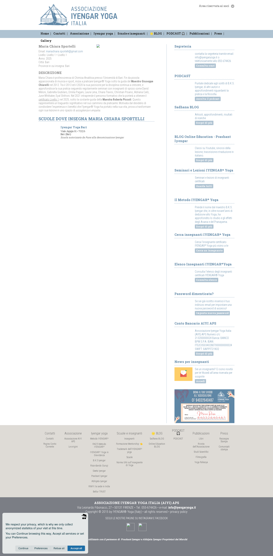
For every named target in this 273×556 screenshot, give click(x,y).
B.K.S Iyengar (99, 460)
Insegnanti (129, 438)
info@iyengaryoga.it (182, 507)
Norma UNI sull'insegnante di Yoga (129, 464)
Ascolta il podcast (207, 98)
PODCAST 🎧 (175, 33)
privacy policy (178, 512)
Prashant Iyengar (99, 476)
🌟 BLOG (156, 33)
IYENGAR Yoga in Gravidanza (99, 454)
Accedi (200, 381)
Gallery (46, 41)
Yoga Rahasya (201, 462)
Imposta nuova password (212, 313)
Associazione (79, 33)
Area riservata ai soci (214, 6)
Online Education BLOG (157, 445)
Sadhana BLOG (157, 438)
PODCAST (178, 438)
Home (45, 33)
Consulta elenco (206, 279)
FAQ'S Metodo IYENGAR (99, 445)
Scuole (130, 457)
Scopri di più (204, 122)
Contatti (59, 33)
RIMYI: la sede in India (99, 486)
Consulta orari (205, 65)
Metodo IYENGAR (99, 438)
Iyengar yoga (103, 33)
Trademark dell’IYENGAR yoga (129, 450)
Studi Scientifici (201, 451)
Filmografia (201, 457)
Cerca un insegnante (209, 250)
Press (218, 33)
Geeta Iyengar (99, 470)
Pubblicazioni (199, 33)
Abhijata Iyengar (99, 481)
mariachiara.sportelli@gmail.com (64, 51)
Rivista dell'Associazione (201, 445)
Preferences (41, 548)
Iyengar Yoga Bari (92, 132)
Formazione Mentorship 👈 (129, 443)
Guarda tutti (204, 186)
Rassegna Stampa (224, 440)
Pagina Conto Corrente (49, 445)
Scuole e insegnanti (131, 33)
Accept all (76, 548)
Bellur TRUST (99, 491)
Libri (201, 438)
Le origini (73, 446)
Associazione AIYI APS (73, 440)
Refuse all (59, 548)
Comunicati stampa (224, 448)
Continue (23, 548)
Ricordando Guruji (99, 465)
